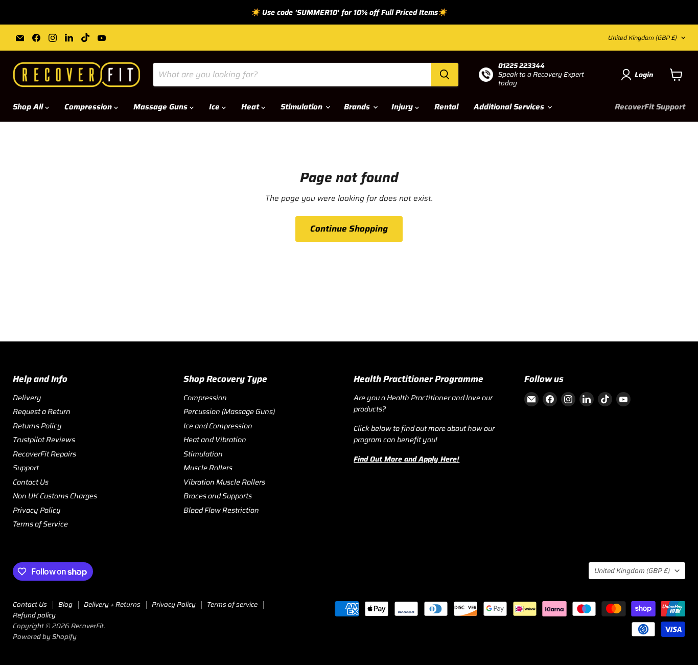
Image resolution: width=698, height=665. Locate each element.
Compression (89, 107)
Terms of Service (40, 524)
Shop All (29, 107)
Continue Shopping (349, 228)
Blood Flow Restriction (221, 510)
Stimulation (302, 107)
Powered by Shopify (45, 636)
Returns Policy (37, 425)
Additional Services (510, 107)
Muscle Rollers (207, 467)
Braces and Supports (217, 495)
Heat (251, 107)
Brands (358, 107)
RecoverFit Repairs (44, 454)
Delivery (27, 397)
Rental (446, 107)
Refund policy (34, 615)
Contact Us (31, 482)
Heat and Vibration (214, 439)
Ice (215, 107)
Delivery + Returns (112, 604)
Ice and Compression (217, 425)
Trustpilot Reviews (44, 439)
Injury (403, 107)
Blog (65, 604)
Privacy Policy (37, 510)
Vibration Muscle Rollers (224, 482)
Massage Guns (161, 107)
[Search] (444, 74)
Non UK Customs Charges (55, 495)
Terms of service (232, 604)
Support (26, 467)
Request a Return (42, 411)
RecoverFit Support (650, 107)
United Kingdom (642, 37)
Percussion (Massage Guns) (229, 411)
